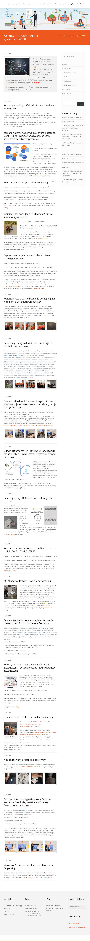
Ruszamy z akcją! (69, 121)
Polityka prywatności (74, 923)
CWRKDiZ (22, 810)
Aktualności (16, 4)
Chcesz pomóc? (52, 4)
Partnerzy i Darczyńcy (67, 4)
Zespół (79, 4)
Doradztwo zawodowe (30, 4)
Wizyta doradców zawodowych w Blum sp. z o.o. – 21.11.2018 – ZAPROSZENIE (30, 550)
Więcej (6, 207)
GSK (34, 309)
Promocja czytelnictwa (70, 85)
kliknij (17, 707)
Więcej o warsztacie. (42, 238)
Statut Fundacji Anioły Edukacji (77, 927)
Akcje (65, 64)
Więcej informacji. (38, 288)
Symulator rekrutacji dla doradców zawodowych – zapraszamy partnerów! (73, 128)
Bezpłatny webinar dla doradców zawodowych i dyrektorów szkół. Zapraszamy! (72, 136)
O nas (8, 4)
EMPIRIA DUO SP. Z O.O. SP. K (30, 767)
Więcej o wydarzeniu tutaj (42, 176)
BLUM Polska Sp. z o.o (10, 355)
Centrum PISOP (47, 315)
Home (60, 36)
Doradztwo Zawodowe (71, 73)
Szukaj (81, 104)
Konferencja (67, 81)
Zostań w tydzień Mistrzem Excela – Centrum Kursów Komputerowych (35, 724)
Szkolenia (67, 89)
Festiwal (66, 77)
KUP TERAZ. (11, 534)
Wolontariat (67, 93)
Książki (42, 4)
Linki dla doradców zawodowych (73, 117)
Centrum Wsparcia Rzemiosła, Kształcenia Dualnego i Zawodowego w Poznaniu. (28, 425)
